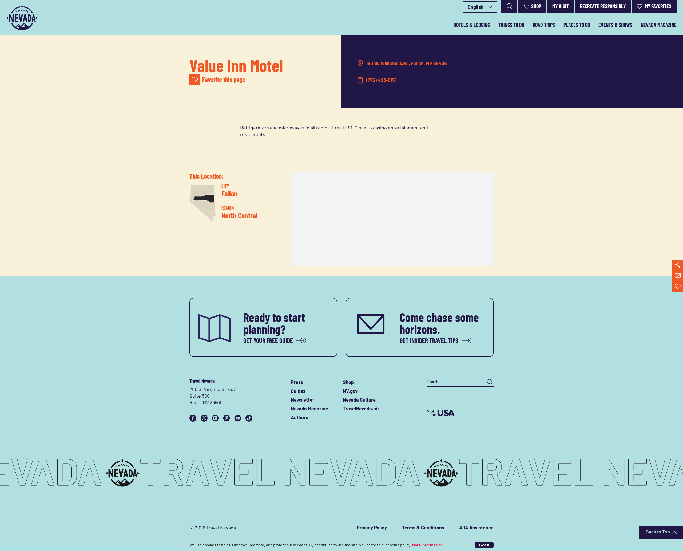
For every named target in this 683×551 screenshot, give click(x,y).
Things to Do (511, 25)
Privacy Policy (372, 527)
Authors (299, 417)
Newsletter (302, 400)
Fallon (229, 193)
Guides (298, 391)
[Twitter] (204, 418)
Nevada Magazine (659, 25)
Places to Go (576, 25)
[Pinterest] (226, 418)
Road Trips (544, 25)
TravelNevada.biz (361, 408)
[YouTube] (237, 418)
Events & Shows (615, 25)
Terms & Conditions (423, 527)
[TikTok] (248, 418)
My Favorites (658, 6)
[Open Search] (509, 6)
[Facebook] (192, 418)
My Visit (560, 6)
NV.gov (350, 391)
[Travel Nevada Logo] (22, 17)
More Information (427, 544)
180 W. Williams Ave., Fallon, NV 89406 (406, 63)
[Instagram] (215, 418)
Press (297, 382)
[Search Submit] (489, 381)
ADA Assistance (476, 527)
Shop (536, 6)
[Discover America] (460, 413)
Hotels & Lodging (472, 25)
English (475, 7)
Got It (484, 545)
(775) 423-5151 (381, 80)
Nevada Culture (359, 400)
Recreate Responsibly (603, 6)
